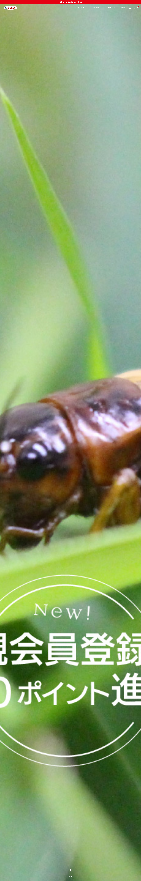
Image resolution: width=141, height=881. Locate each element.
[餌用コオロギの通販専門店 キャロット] (11, 8)
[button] (134, 7)
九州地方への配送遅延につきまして (70, 2)
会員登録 (123, 7)
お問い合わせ (111, 7)
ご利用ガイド (96, 7)
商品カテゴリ (81, 7)
